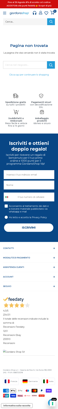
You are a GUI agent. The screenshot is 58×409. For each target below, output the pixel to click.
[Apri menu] (4, 13)
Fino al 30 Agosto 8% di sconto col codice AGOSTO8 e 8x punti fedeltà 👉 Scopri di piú (29, 4)
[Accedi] (41, 12)
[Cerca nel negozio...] (51, 65)
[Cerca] (51, 21)
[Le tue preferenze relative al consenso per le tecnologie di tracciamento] (53, 404)
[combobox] (10, 197)
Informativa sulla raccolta (16, 405)
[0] (52, 12)
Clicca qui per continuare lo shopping (29, 74)
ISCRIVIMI (29, 227)
